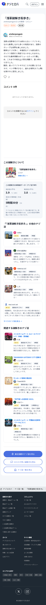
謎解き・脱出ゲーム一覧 (10, 500)
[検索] (27, 4)
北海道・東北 (7, 575)
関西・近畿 (38, 575)
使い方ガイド (7, 545)
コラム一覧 (27, 516)
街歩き (6, 25)
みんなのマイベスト (30, 504)
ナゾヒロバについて (9, 541)
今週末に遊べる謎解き (10, 532)
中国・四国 (7, 580)
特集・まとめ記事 (8, 553)
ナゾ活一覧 (27, 500)
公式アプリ (6, 557)
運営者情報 (27, 549)
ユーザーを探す (29, 512)
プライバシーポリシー (31, 565)
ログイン (35, 4)
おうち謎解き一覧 (8, 516)
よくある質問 (28, 553)
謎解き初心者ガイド (9, 549)
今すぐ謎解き (7, 520)
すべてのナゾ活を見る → (13, 321)
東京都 (21, 25)
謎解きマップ (7, 512)
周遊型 (13, 25)
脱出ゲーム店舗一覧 (9, 508)
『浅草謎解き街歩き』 (18, 18)
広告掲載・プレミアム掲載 (32, 545)
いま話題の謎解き (8, 524)
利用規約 (27, 561)
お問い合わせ (28, 557)
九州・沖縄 (16, 580)
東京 (21, 575)
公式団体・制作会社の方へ (32, 541)
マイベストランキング (31, 508)
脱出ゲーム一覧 (7, 504)
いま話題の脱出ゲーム (10, 528)
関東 (15, 575)
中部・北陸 (29, 575)
